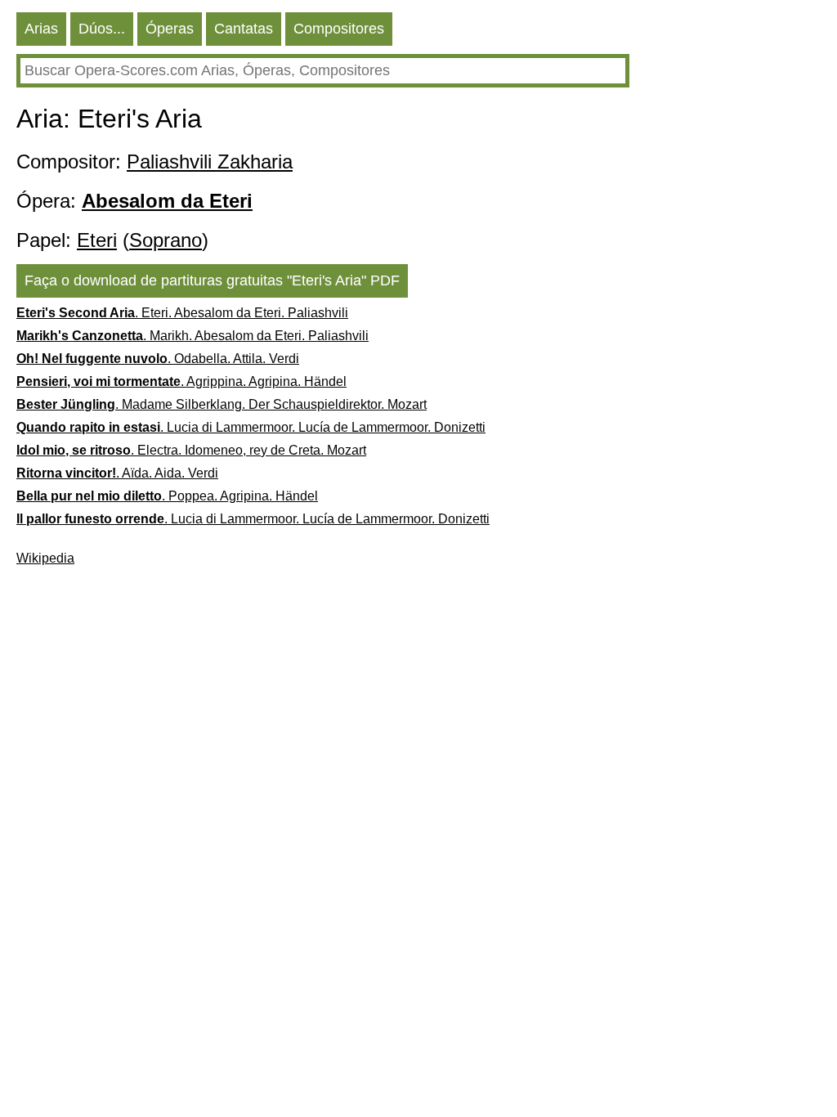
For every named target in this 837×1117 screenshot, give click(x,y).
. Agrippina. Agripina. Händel (181, 381)
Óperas (169, 28)
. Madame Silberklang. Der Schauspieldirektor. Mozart (221, 404)
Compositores (338, 28)
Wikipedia (45, 558)
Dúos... (101, 28)
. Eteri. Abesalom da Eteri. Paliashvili (182, 313)
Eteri (97, 240)
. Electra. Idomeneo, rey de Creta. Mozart (191, 450)
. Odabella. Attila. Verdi (157, 359)
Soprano (165, 240)
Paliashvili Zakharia (210, 161)
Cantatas (243, 28)
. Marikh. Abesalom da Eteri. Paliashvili (192, 336)
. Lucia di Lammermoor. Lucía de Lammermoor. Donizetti (251, 427)
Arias (41, 28)
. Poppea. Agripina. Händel (167, 496)
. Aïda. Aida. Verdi (117, 473)
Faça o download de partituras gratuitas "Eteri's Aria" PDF (212, 280)
